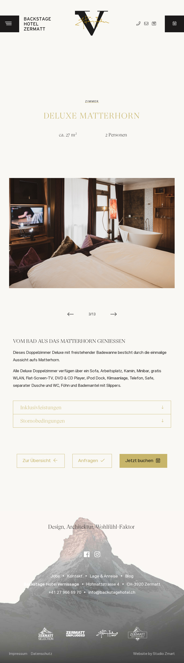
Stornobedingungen (42, 421)
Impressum (18, 654)
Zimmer (92, 101)
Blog (129, 576)
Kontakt (74, 576)
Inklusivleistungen (41, 407)
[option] (92, 233)
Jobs (55, 576)
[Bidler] (154, 24)
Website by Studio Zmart (154, 654)
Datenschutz (41, 654)
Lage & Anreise (104, 576)
